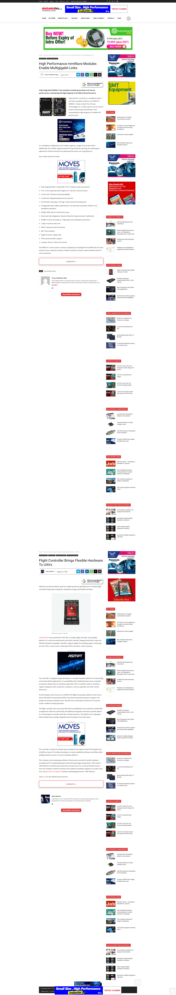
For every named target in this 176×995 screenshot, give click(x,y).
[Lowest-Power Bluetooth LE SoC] (110, 329)
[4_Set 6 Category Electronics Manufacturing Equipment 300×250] (121, 104)
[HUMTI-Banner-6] (88, 49)
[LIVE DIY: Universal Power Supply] (110, 377)
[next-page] (110, 151)
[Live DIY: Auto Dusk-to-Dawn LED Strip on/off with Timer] (110, 393)
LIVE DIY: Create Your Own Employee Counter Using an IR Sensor (125, 367)
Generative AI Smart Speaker (125, 134)
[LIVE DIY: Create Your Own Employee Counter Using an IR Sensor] (110, 368)
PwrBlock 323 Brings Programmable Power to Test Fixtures (125, 280)
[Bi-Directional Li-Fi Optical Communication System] (110, 119)
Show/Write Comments (71, 294)
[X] (115, 1)
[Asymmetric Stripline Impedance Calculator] (110, 537)
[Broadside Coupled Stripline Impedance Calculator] (110, 520)
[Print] (100, 74)
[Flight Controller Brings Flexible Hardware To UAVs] (110, 272)
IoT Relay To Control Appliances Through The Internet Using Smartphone (126, 127)
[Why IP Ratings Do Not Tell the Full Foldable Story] (110, 289)
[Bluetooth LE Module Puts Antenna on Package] (110, 320)
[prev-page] (107, 151)
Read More (54, 285)
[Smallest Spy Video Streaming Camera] (110, 241)
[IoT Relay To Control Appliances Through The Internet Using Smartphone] (110, 128)
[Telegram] (78, 74)
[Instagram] (110, 1)
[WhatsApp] (91, 74)
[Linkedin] (112, 1)
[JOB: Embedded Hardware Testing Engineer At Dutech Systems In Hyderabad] (110, 472)
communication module (50, 271)
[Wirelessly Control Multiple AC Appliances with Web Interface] (110, 250)
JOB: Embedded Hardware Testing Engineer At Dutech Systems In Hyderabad (124, 471)
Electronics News (47, 55)
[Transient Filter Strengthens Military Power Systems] (110, 416)
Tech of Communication (52, 58)
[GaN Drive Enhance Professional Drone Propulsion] (110, 433)
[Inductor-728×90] (96, 12)
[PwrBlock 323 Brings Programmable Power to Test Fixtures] (110, 280)
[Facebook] (107, 1)
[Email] (95, 74)
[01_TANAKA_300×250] (71, 141)
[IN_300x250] (121, 77)
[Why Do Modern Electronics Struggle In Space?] (110, 145)
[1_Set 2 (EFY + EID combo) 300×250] (121, 204)
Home (40, 55)
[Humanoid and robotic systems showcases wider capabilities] (110, 298)
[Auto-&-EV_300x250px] (71, 182)
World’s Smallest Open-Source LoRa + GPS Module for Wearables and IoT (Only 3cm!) (125, 232)
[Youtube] (117, 1)
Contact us (53, 991)
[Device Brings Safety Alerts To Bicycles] (110, 337)
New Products (56, 55)
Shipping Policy (45, 991)
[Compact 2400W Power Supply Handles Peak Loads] (110, 441)
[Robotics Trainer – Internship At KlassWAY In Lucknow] (110, 464)
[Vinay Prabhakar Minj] (42, 75)
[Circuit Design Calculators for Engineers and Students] (110, 512)
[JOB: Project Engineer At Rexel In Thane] (110, 489)
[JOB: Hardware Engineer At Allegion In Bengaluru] (110, 481)
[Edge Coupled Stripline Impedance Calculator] (110, 528)
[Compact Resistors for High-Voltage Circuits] (110, 424)
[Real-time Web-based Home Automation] (110, 224)
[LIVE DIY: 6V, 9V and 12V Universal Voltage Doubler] (110, 385)
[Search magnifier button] (129, 18)
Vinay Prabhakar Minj (51, 74)
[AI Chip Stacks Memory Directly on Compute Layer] (110, 345)
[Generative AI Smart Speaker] (110, 136)
